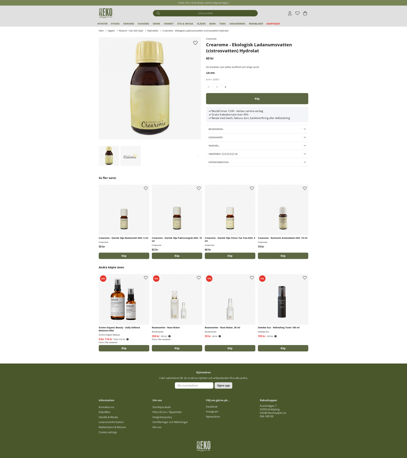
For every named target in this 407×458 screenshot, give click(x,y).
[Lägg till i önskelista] (195, 43)
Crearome (211, 38)
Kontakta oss (106, 407)
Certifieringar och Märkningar (170, 422)
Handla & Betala (108, 417)
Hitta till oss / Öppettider (167, 412)
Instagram (212, 411)
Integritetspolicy (162, 417)
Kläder (201, 23)
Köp (123, 348)
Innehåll (214, 145)
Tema (222, 23)
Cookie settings (108, 432)
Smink (156, 23)
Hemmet (169, 23)
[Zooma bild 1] (150, 88)
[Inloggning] (290, 13)
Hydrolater (153, 30)
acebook (212, 406)
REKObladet (256, 23)
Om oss (157, 427)
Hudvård (143, 23)
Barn (212, 23)
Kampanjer (273, 23)
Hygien (115, 23)
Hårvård (128, 23)
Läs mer (210, 72)
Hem (101, 30)
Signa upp (223, 385)
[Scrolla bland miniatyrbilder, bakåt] (102, 156)
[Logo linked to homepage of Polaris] (105, 13)
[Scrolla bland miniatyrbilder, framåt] (198, 156)
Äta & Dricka (185, 23)
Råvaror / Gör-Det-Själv (131, 30)
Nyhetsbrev (213, 416)
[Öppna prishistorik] (127, 339)
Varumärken (237, 23)
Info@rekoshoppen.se (273, 413)
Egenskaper (216, 137)
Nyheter (102, 23)
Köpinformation (219, 162)
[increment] (225, 87)
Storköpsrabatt (161, 407)
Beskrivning (216, 129)
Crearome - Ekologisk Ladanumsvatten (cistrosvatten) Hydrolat (195, 30)
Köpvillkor (105, 412)
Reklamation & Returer (112, 427)
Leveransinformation (111, 422)
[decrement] (208, 87)
